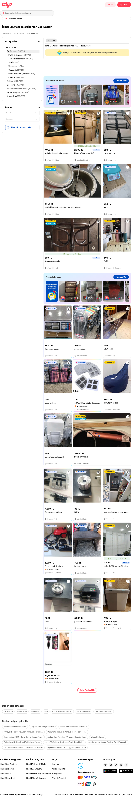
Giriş (110, 4)
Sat (126, 4)
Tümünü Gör (121, 81)
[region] (87, 94)
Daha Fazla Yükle (87, 690)
